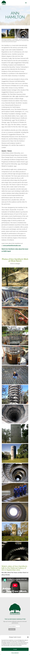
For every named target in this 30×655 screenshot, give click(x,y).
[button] (28, 637)
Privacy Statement (15, 652)
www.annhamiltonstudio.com (12, 245)
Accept (15, 649)
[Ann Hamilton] (15, 286)
